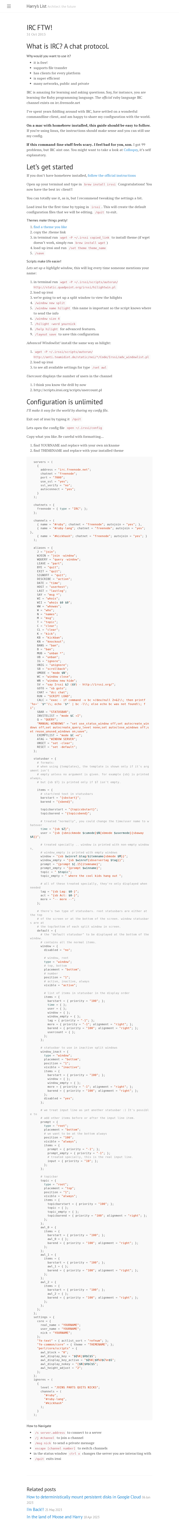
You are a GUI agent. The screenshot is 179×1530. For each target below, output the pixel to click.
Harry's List (36, 6)
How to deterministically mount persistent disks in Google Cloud (88, 1499)
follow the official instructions (112, 175)
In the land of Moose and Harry (63, 1517)
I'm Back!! (44, 1509)
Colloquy (131, 149)
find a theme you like (50, 226)
